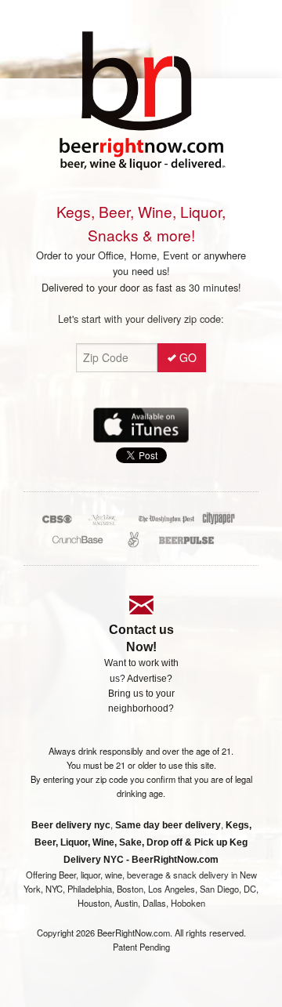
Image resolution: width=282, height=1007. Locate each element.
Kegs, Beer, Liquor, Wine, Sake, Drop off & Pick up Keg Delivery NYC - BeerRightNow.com (142, 842)
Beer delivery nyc (70, 825)
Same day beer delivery (168, 825)
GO (188, 357)
